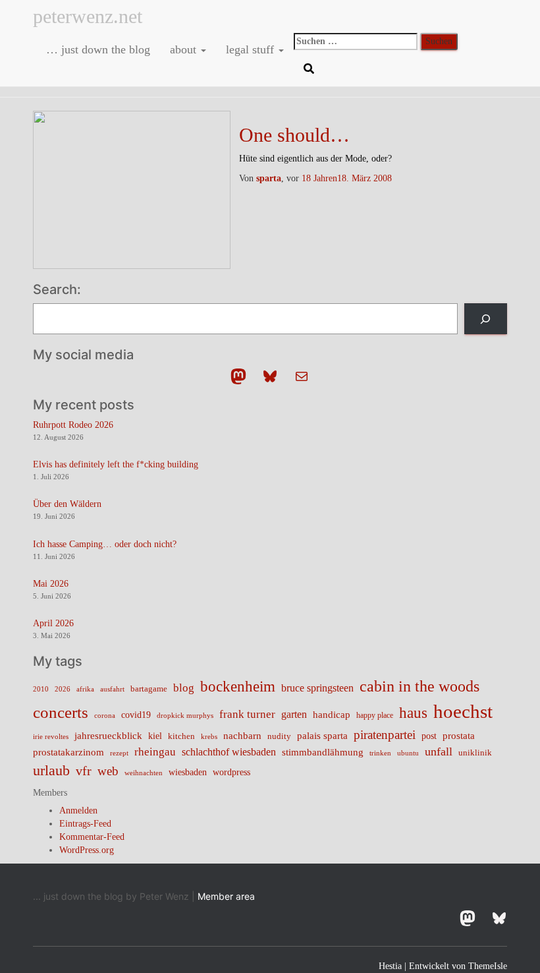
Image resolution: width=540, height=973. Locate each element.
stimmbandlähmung (323, 752)
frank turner (247, 714)
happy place (374, 715)
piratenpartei (385, 735)
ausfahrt (112, 689)
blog (183, 687)
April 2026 (53, 623)
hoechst (463, 711)
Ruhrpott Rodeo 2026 (73, 425)
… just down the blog (96, 49)
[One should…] (131, 189)
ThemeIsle (487, 966)
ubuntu (408, 753)
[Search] (485, 318)
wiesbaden (188, 772)
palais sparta (322, 735)
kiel (155, 736)
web (108, 771)
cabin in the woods (419, 686)
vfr (84, 771)
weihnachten (143, 773)
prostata (459, 735)
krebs (209, 736)
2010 (41, 689)
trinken (380, 753)
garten (294, 714)
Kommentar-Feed (91, 837)
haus (413, 712)
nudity (279, 736)
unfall (438, 751)
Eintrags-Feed (85, 824)
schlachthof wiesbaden (229, 751)
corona (104, 715)
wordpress (231, 772)
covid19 (136, 715)
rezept (119, 753)
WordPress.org (86, 850)
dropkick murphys (185, 715)
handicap (331, 714)
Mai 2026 (50, 584)
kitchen (181, 736)
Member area (226, 896)
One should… (294, 135)
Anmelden (78, 810)
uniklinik (475, 752)
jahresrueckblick (108, 735)
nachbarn (242, 735)
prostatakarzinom (68, 752)
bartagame (148, 688)
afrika (85, 689)
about (185, 49)
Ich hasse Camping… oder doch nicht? (104, 544)
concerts (60, 712)
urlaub (51, 771)
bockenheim (237, 686)
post (429, 736)
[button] (203, 49)
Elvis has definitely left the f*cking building (115, 464)
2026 (62, 689)
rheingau (155, 751)
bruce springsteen (317, 687)
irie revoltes (50, 736)
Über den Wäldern (67, 504)
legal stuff (251, 49)
